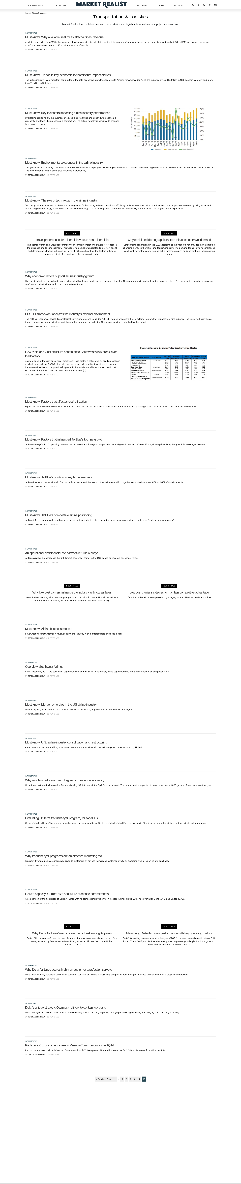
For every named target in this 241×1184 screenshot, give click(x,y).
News (161, 5)
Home (27, 13)
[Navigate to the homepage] (101, 5)
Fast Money (142, 5)
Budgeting (61, 5)
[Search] (193, 5)
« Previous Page (103, 1079)
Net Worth (179, 5)
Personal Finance (36, 5)
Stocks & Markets (39, 13)
